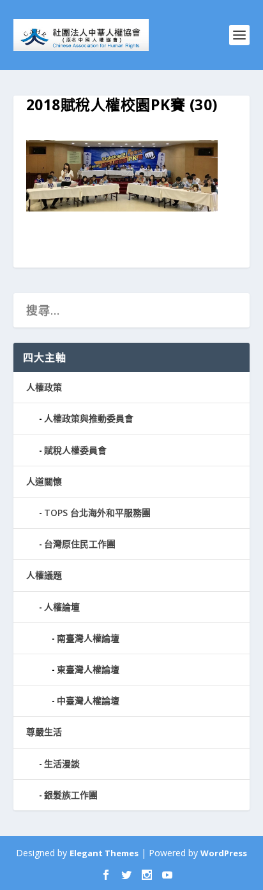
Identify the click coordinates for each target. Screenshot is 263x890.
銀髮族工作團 (71, 795)
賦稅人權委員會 (75, 450)
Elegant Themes (104, 853)
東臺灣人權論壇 (88, 669)
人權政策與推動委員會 (88, 418)
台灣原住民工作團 (80, 544)
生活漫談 (62, 763)
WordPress (223, 853)
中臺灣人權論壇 (88, 700)
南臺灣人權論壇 (88, 638)
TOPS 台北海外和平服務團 (97, 512)
